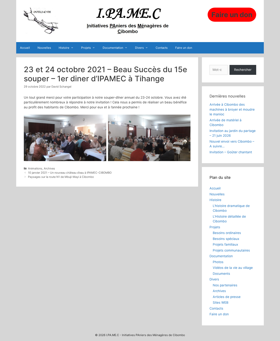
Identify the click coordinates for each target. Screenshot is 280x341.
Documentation (113, 48)
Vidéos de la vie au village (233, 268)
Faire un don (183, 48)
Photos (218, 262)
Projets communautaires (231, 250)
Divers (139, 48)
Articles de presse (227, 297)
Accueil (25, 48)
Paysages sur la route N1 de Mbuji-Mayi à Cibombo (61, 176)
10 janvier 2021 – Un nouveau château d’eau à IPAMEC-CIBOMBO (70, 172)
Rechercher (242, 70)
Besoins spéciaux (226, 239)
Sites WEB (220, 302)
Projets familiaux (225, 244)
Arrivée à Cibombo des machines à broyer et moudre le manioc (232, 109)
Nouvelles (44, 48)
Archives (49, 168)
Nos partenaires (225, 285)
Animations (35, 168)
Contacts (162, 48)
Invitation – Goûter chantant (231, 152)
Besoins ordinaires (227, 233)
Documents (221, 274)
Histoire (64, 48)
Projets (86, 48)
